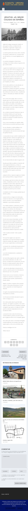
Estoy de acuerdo (10, 508)
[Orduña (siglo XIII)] (14, 431)
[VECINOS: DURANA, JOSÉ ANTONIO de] (14, 391)
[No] (26, 505)
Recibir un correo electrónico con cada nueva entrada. (12, 479)
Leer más (20, 508)
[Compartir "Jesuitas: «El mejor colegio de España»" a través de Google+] (11, 342)
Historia (22, 22)
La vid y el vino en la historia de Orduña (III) (13, 420)
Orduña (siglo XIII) (7, 440)
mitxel (11, 22)
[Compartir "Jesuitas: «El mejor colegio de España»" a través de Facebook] (5, 342)
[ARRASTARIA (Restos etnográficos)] (14, 372)
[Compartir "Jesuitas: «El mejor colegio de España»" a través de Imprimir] (16, 345)
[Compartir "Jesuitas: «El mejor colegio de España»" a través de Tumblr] (14, 342)
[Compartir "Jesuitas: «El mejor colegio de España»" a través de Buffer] (22, 342)
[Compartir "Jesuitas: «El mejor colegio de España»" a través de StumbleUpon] (11, 345)
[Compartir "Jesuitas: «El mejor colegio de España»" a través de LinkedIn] (19, 342)
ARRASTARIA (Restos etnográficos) (12, 381)
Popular (12, 24)
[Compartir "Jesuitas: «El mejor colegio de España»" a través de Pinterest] (16, 342)
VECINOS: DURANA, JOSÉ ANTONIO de (13, 400)
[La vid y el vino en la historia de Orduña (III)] (14, 411)
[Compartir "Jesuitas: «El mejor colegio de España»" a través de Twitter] (8, 342)
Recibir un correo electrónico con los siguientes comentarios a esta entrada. (13, 475)
